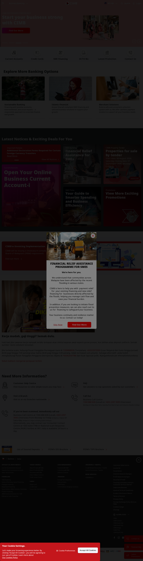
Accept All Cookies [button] (88, 550)
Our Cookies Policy (10, 557)
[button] (66, 550)
